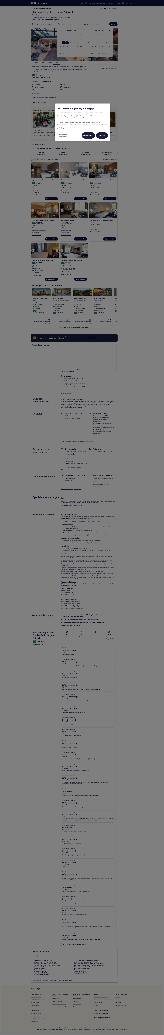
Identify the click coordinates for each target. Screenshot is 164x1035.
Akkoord (102, 135)
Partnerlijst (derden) (62, 128)
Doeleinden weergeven (63, 135)
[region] (82, 122)
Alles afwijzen (88, 135)
